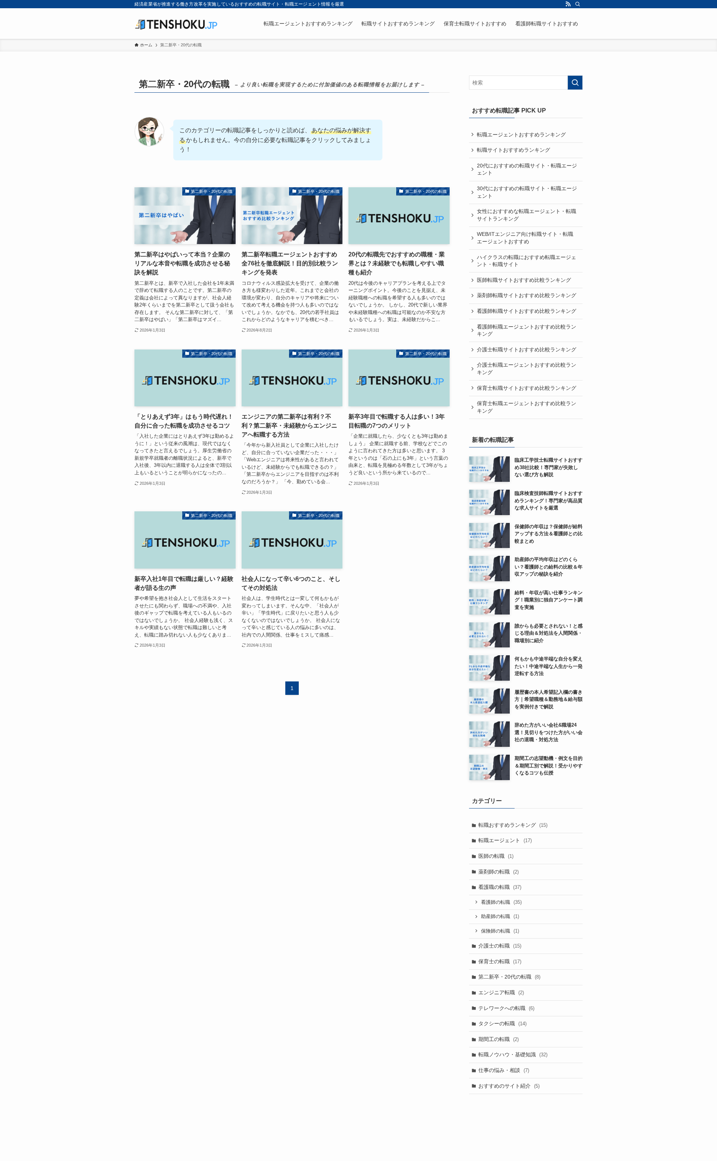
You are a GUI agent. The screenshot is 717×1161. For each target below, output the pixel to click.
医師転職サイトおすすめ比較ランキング (524, 280)
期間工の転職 (498, 1039)
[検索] (578, 4)
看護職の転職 (499, 887)
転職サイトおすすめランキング (513, 150)
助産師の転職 (500, 916)
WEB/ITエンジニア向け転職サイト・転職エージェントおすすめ (525, 237)
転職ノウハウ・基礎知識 (512, 1054)
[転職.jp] (176, 23)
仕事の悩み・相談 (503, 1070)
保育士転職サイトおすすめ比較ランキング (526, 388)
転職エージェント (505, 840)
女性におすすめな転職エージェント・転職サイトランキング (526, 215)
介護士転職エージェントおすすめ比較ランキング (526, 368)
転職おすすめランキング (512, 825)
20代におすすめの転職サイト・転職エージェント (527, 169)
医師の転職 (495, 856)
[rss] (568, 4)
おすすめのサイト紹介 (509, 1086)
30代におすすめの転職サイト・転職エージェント (527, 192)
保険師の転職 (500, 931)
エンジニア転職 (501, 992)
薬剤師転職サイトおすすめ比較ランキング (526, 295)
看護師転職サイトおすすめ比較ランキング (526, 311)
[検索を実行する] (575, 83)
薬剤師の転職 (498, 872)
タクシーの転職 (502, 1023)
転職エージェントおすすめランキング (521, 135)
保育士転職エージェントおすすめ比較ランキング (526, 407)
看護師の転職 (501, 902)
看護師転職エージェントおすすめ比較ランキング (526, 330)
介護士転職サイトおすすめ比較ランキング (526, 349)
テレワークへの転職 (506, 1008)
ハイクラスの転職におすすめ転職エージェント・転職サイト (526, 261)
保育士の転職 (499, 961)
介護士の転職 (499, 946)
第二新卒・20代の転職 (509, 977)
